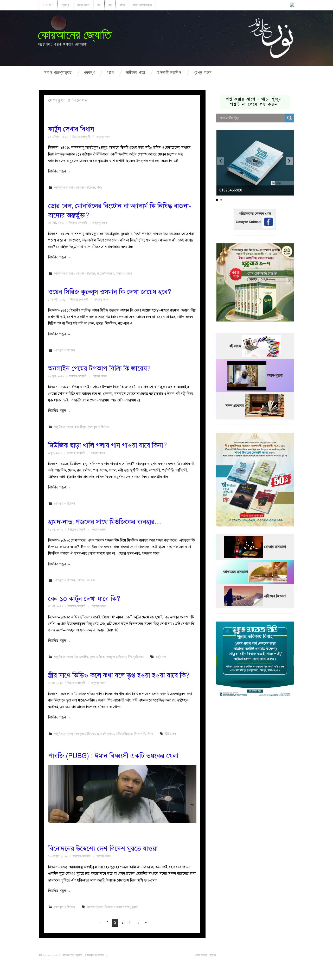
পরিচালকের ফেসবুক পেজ (255, 214)
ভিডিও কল (170, 734)
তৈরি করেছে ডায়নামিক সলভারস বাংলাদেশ (240, 955)
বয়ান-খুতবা (275, 375)
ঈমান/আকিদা (81, 657)
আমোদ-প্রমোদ (95, 907)
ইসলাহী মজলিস (169, 72)
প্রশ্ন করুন (83, 5)
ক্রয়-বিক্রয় (80, 427)
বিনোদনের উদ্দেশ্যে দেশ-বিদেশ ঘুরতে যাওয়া (103, 849)
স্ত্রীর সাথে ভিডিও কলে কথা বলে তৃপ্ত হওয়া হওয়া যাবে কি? (118, 675)
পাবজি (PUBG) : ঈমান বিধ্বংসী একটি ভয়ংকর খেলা (113, 756)
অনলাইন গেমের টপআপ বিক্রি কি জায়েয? (99, 368)
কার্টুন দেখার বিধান (71, 129)
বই (98, 5)
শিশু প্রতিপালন (136, 657)
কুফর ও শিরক (97, 657)
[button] (289, 161)
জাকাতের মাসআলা (235, 572)
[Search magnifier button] (289, 118)
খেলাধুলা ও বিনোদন (84, 187)
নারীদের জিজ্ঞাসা (124, 734)
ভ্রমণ (135, 907)
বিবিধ (99, 187)
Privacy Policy (279, 955)
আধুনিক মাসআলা (63, 187)
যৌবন (150, 734)
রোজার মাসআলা (275, 547)
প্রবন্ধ (65, 5)
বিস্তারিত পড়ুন (59, 171)
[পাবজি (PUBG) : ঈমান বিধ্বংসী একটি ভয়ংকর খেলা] (122, 794)
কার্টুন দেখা (161, 657)
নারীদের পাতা (135, 72)
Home (48, 5)
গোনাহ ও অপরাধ (85, 580)
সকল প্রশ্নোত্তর (142, 5)
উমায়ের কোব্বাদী (81, 137)
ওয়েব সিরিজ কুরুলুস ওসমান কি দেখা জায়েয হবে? (109, 292)
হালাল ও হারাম (124, 273)
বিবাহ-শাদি (139, 734)
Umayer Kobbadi (249, 222)
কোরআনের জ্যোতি (74, 34)
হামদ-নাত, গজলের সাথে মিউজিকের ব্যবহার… (104, 522)
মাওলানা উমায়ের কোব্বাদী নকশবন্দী (127, 955)
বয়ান (122, 5)
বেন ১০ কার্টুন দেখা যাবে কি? (84, 599)
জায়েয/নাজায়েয (105, 273)
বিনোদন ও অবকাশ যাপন (117, 907)
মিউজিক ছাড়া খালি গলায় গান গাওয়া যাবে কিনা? (107, 445)
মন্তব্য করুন (103, 137)
